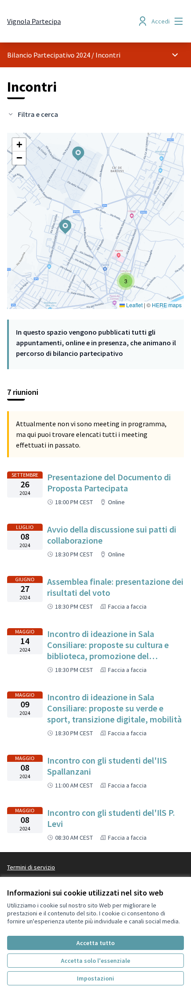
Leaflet (134, 305)
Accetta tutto (95, 943)
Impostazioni (95, 978)
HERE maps (167, 305)
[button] (73, 148)
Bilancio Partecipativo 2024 (48, 54)
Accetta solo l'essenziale (95, 961)
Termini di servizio (31, 867)
